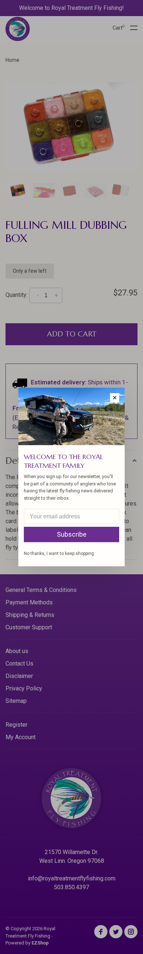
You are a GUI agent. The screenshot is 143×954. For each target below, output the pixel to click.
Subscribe (72, 534)
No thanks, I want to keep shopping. (59, 553)
